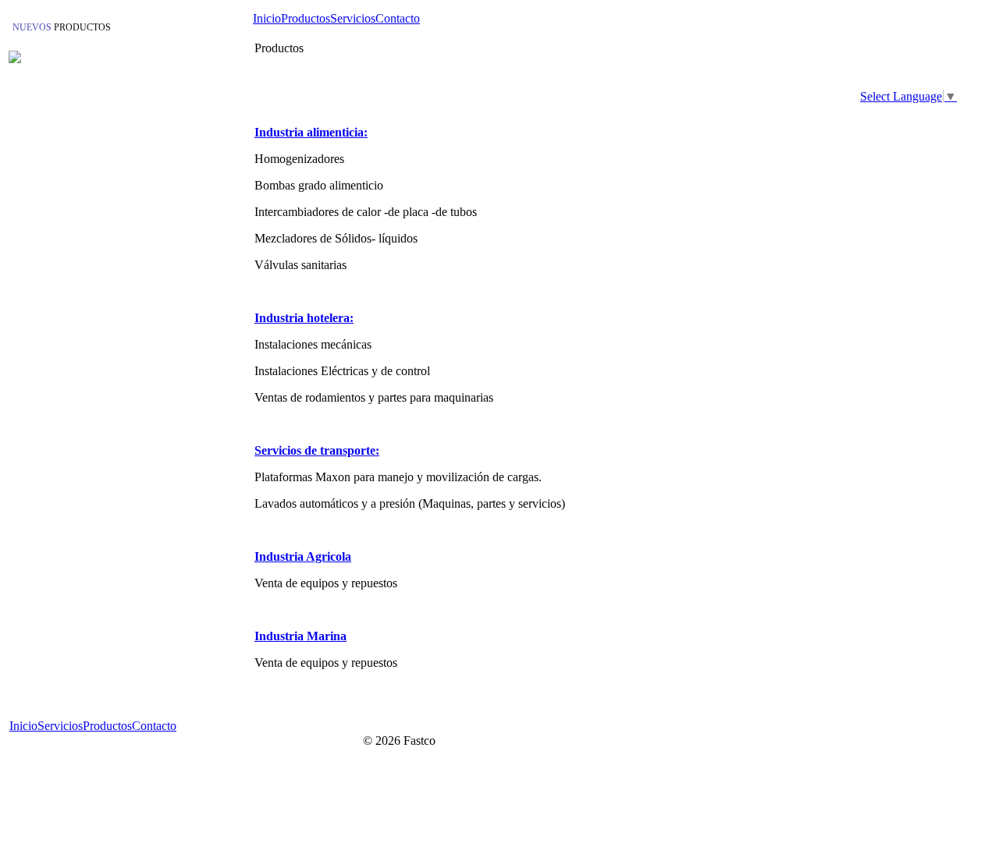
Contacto (397, 18)
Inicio (267, 18)
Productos (305, 18)
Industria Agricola (302, 556)
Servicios (352, 18)
